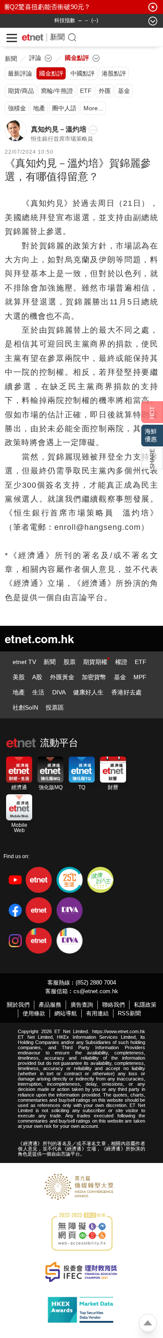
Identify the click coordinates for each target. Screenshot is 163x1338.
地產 (19, 692)
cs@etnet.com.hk (95, 991)
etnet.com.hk (39, 639)
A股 (37, 677)
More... (93, 108)
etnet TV (24, 661)
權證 (121, 661)
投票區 (55, 707)
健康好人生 (88, 692)
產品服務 (50, 1004)
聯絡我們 (113, 1004)
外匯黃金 (62, 677)
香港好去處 (126, 692)
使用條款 (34, 1013)
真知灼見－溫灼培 (58, 129)
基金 (120, 677)
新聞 (57, 37)
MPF (139, 677)
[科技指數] (64, 20)
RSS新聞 (129, 1013)
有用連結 (97, 1013)
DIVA (59, 692)
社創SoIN (25, 707)
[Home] (32, 37)
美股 (19, 677)
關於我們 (18, 1004)
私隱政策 (145, 1004)
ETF (140, 661)
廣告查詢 (81, 1004)
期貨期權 (95, 661)
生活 (38, 692)
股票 (69, 661)
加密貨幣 (94, 677)
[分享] (152, 458)
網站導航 (65, 1013)
